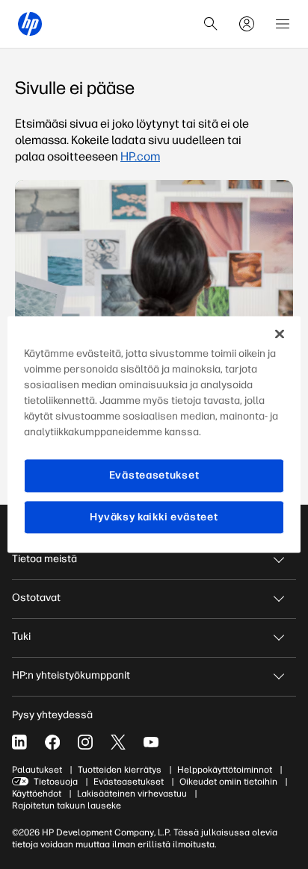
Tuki (21, 636)
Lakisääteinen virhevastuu (132, 793)
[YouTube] (151, 742)
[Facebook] (52, 742)
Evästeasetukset (128, 781)
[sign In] (247, 24)
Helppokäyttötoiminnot (224, 769)
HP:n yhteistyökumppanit (71, 675)
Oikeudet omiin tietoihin (228, 781)
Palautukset (37, 769)
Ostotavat (36, 597)
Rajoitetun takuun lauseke (66, 805)
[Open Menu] (283, 24)
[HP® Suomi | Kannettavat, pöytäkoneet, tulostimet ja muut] (30, 24)
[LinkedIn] (19, 742)
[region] (153, 434)
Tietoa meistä (44, 558)
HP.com (140, 156)
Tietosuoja (56, 781)
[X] (118, 742)
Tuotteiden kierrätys (119, 769)
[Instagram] (85, 742)
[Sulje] (279, 333)
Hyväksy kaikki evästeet (154, 517)
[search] (211, 24)
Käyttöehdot (36, 793)
